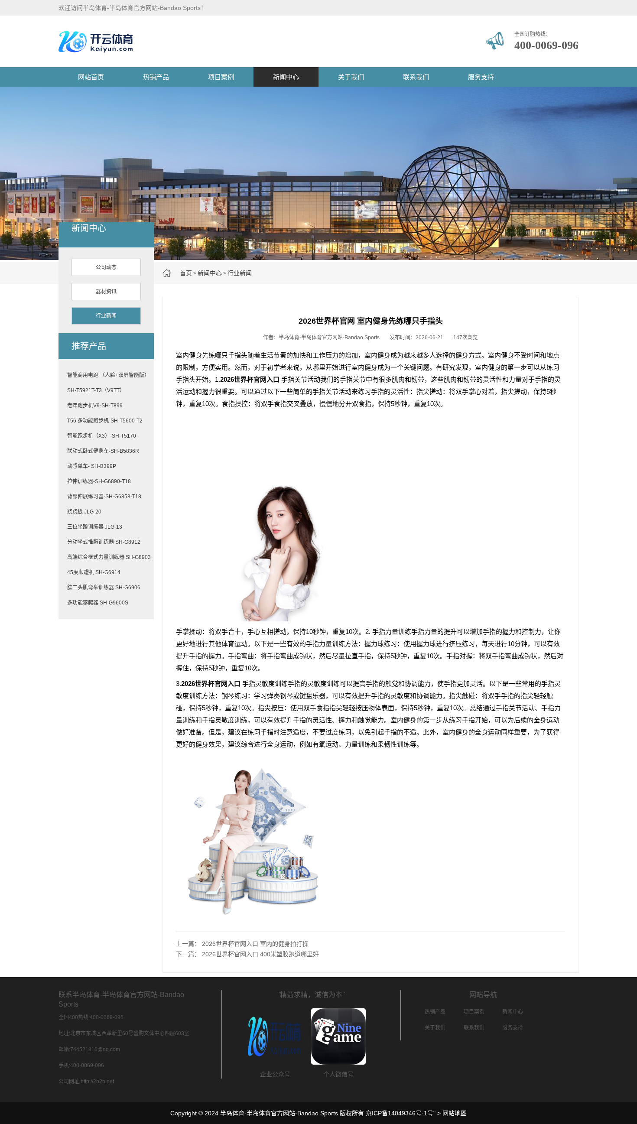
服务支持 (481, 77)
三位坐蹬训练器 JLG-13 (94, 527)
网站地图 (454, 1113)
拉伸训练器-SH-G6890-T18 (99, 481)
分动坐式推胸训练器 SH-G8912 (103, 542)
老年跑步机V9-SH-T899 (95, 406)
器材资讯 (106, 292)
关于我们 (351, 77)
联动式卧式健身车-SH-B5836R (103, 451)
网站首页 (91, 77)
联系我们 (416, 77)
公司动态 (106, 267)
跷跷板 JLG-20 (84, 512)
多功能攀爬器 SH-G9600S (97, 603)
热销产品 (156, 77)
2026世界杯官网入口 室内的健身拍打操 (255, 943)
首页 (186, 273)
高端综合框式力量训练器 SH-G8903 (109, 557)
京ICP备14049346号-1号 (399, 1113)
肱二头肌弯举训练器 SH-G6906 (103, 588)
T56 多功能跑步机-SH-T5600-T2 (105, 421)
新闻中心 (286, 77)
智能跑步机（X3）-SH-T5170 (101, 436)
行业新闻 (240, 273)
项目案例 (221, 77)
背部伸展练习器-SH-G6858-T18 (104, 497)
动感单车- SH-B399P (91, 466)
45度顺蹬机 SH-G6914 (93, 572)
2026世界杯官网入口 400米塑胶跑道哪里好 (260, 954)
